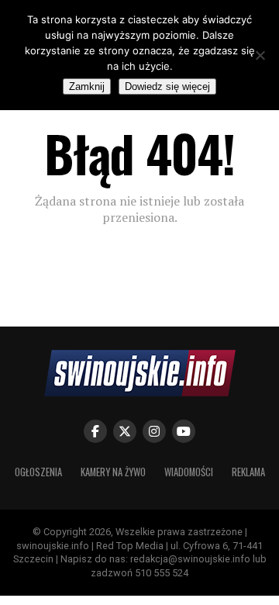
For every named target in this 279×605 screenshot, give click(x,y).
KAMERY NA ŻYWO (113, 472)
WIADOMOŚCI (188, 472)
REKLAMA (248, 472)
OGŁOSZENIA (38, 472)
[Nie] (259, 55)
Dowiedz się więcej (167, 86)
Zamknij (87, 86)
